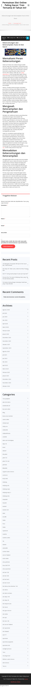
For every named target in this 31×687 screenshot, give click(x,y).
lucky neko (5, 478)
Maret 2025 (6, 369)
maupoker (5, 499)
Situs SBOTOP (6, 565)
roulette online (6, 537)
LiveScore (5, 475)
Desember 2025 (7, 337)
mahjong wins (6, 496)
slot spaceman (6, 628)
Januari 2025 (6, 375)
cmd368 (5, 437)
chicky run (5, 426)
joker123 (5, 457)
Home (9, 23)
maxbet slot (6, 509)
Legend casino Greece (8, 471)
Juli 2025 (5, 355)
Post (4, 523)
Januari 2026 (6, 334)
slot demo (5, 589)
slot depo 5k (6, 600)
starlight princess (7, 648)
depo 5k (5, 443)
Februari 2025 (6, 372)
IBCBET (4, 450)
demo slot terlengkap (8, 440)
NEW (4, 513)
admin (4, 37)
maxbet (4, 506)
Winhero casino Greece (8, 659)
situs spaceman (7, 569)
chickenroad (6, 423)
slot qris (5, 617)
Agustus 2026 (6, 309)
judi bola (5, 464)
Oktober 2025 (6, 344)
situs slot (20, 37)
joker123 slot (6, 461)
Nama (3, 218)
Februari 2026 (6, 330)
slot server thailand (7, 624)
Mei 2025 (5, 362)
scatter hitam (6, 551)
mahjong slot (6, 485)
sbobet (4, 544)
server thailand (6, 555)
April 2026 (5, 323)
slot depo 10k (6, 596)
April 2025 (5, 365)
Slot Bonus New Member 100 (10, 586)
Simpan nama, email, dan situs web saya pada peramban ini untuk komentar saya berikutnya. (14, 241)
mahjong (5, 482)
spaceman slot (6, 645)
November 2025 (7, 341)
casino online (6, 419)
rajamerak (5, 530)
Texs (4, 652)
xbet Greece (6, 662)
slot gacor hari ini (7, 610)
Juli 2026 (5, 313)
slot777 (4, 635)
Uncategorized (17, 23)
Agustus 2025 (6, 351)
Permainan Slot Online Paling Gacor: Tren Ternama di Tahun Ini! (14, 5)
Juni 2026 (5, 316)
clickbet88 (5, 430)
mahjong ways (6, 489)
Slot (23, 37)
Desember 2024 (7, 379)
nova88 (4, 516)
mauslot (5, 503)
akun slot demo (6, 402)
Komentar (4, 205)
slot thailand (6, 631)
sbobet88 (5, 548)
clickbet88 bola (6, 433)
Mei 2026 (5, 320)
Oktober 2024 (6, 386)
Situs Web (4, 232)
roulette (5, 534)
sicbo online (6, 558)
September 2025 (7, 348)
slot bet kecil (6, 579)
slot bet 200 (6, 576)
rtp (3, 541)
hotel (4, 447)
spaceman (5, 638)
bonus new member (8, 416)
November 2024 (7, 382)
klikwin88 (5, 468)
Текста (4, 666)
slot (4, 147)
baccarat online (6, 409)
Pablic (4, 520)
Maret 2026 (6, 327)
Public (4, 527)
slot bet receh (6, 582)
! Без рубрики (6, 398)
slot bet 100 (6, 572)
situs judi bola (6, 562)
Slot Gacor (5, 607)
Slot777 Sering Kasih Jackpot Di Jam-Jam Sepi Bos (15, 273)
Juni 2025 (5, 358)
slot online (5, 614)
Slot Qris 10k (6, 621)
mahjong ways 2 (7, 492)
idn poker (5, 454)
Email (3, 225)
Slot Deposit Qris (7, 603)
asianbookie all (6, 405)
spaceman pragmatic (8, 642)
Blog (4, 412)
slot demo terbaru (7, 593)
